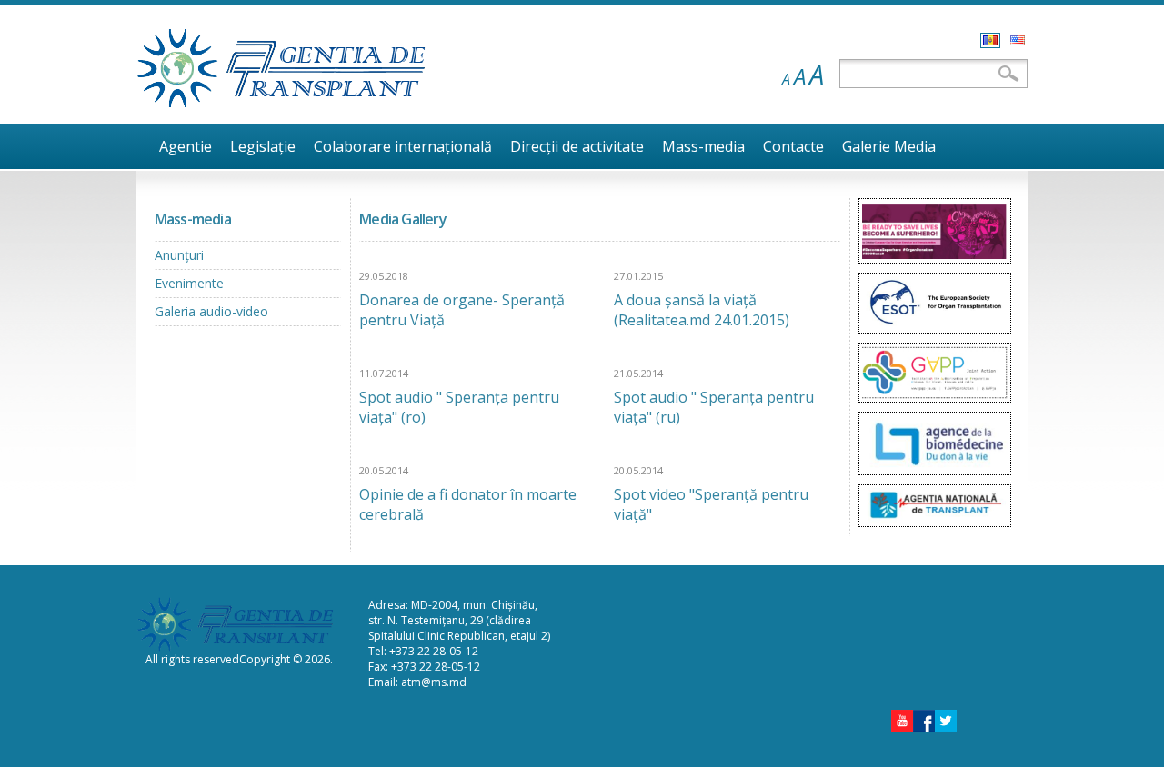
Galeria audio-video (211, 311)
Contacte (793, 146)
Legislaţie (263, 146)
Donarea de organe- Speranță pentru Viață (462, 310)
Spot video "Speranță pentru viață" (711, 504)
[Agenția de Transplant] (281, 103)
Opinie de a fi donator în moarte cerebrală (468, 504)
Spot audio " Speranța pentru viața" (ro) (459, 407)
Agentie (185, 146)
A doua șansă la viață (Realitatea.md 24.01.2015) (701, 310)
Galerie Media (889, 146)
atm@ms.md (434, 682)
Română (990, 40)
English (1017, 40)
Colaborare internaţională (403, 146)
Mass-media (703, 146)
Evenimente (189, 283)
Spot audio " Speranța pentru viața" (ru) (714, 407)
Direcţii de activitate (577, 146)
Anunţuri (179, 255)
